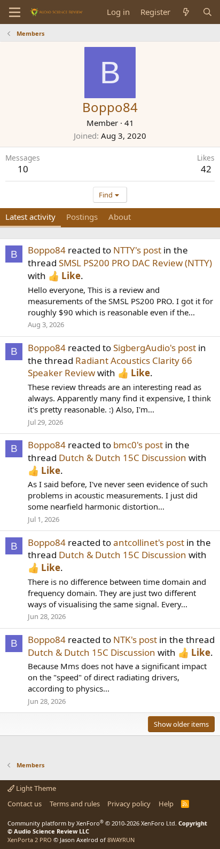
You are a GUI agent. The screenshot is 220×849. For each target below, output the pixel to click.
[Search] (207, 12)
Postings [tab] (82, 216)
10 (23, 169)
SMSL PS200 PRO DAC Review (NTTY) (135, 263)
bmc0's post (138, 445)
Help (166, 803)
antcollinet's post (148, 542)
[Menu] (14, 12)
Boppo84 (47, 250)
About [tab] (119, 216)
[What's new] (186, 12)
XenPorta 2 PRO (29, 840)
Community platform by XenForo (92, 823)
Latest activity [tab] (30, 216)
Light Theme (35, 788)
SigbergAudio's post (154, 348)
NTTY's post (137, 250)
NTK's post (135, 639)
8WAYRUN (121, 840)
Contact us (24, 803)
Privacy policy (129, 803)
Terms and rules (75, 803)
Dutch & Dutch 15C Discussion (122, 457)
